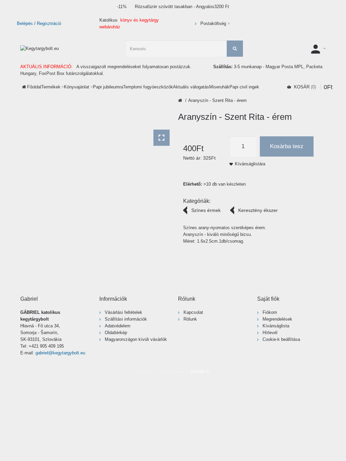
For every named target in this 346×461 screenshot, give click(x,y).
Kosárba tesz (286, 146)
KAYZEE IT (200, 372)
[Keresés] (235, 48)
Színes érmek (206, 210)
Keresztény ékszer (258, 210)
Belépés (25, 23)
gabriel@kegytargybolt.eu (60, 352)
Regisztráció (49, 23)
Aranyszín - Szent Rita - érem (217, 100)
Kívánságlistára (250, 163)
